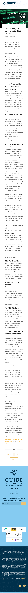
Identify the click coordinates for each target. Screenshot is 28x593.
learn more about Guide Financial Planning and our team (13, 439)
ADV (3, 579)
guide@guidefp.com (14, 491)
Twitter (19, 454)
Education (14, 36)
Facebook (9, 454)
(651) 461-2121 (14, 493)
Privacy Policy (23, 578)
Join (24, 503)
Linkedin (14, 459)
